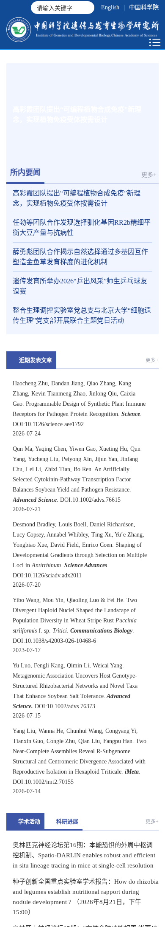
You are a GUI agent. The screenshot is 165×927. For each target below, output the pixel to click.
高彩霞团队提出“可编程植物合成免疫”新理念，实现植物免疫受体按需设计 (76, 198)
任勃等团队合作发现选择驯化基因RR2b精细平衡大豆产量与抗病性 (82, 227)
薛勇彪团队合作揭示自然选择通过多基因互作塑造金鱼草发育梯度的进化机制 (80, 257)
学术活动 (29, 821)
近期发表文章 (35, 360)
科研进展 (67, 821)
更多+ (149, 175)
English (110, 7)
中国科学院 (144, 7)
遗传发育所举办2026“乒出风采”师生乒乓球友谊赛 (80, 286)
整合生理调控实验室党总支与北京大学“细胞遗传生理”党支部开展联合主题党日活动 (82, 315)
